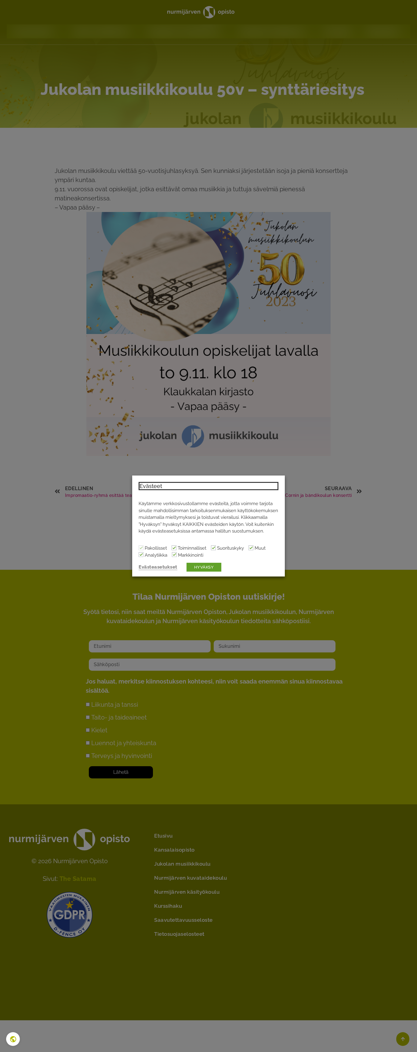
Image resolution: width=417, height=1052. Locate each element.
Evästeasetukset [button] (158, 567)
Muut (260, 548)
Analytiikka (156, 555)
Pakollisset (156, 548)
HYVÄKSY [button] (204, 567)
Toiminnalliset (192, 548)
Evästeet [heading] (151, 486)
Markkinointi (190, 555)
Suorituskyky (230, 548)
